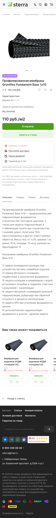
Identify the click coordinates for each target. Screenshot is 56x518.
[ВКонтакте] (5, 439)
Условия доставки (12, 415)
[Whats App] (18, 439)
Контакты (30, 415)
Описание (7, 197)
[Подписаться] (49, 429)
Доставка (44, 197)
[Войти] (46, 4)
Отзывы (20, 197)
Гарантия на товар (12, 420)
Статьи (18, 410)
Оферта (29, 513)
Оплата (31, 197)
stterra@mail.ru (10, 453)
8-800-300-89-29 (12, 448)
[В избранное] (39, 89)
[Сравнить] (45, 89)
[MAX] (24, 439)
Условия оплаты (33, 410)
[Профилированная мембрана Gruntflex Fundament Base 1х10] (29, 46)
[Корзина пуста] (51, 4)
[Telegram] (11, 439)
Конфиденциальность (12, 513)
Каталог (6, 410)
